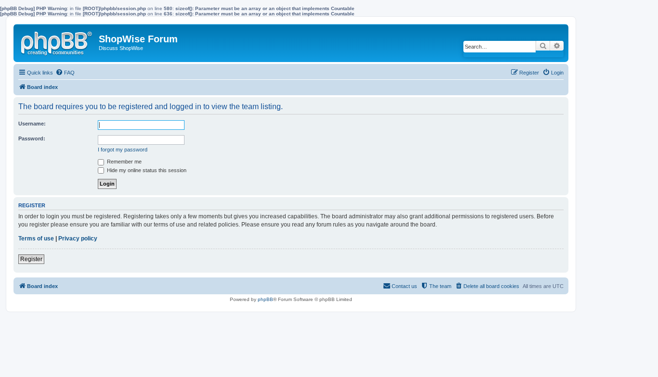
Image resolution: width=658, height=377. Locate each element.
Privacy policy (77, 238)
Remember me (123, 161)
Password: (31, 138)
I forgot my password (122, 149)
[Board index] (57, 41)
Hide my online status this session (145, 170)
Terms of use (36, 238)
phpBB (265, 299)
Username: (32, 123)
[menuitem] (65, 72)
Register (31, 259)
